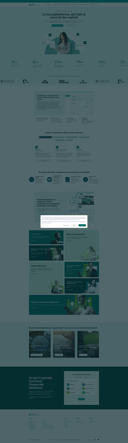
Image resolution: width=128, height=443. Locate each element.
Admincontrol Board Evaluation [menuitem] (48, 426)
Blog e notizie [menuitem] (67, 422)
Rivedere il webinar (37, 354)
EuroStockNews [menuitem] (32, 428)
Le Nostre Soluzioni (64, 4)
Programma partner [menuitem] (80, 422)
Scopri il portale (71, 25)
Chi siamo (72, 1)
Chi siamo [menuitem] (78, 420)
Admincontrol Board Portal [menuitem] (47, 425)
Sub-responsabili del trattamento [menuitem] (69, 439)
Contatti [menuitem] (91, 422)
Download (59, 354)
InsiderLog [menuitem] (44, 422)
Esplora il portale (43, 214)
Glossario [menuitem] (66, 425)
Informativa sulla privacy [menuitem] (59, 439)
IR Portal (56, 4)
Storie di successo (83, 4)
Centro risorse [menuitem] (67, 420)
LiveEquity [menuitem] (31, 423)
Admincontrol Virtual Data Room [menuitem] (48, 428)
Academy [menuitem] (66, 426)
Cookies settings (66, 225)
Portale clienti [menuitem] (92, 420)
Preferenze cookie (79, 439)
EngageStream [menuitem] (32, 429)
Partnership (78, 1)
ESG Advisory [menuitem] (31, 426)
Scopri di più (43, 160)
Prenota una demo (57, 25)
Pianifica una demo (94, 4)
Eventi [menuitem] (65, 423)
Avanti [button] (81, 399)
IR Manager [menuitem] (31, 420)
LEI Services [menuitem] (44, 420)
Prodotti (48, 4)
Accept (82, 225)
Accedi (89, 1)
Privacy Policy (78, 219)
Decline (74, 225)
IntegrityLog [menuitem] (44, 423)
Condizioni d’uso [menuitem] (51, 439)
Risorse (74, 4)
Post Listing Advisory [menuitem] (33, 425)
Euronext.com (90, 439)
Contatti (83, 1)
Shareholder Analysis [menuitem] (33, 422)
